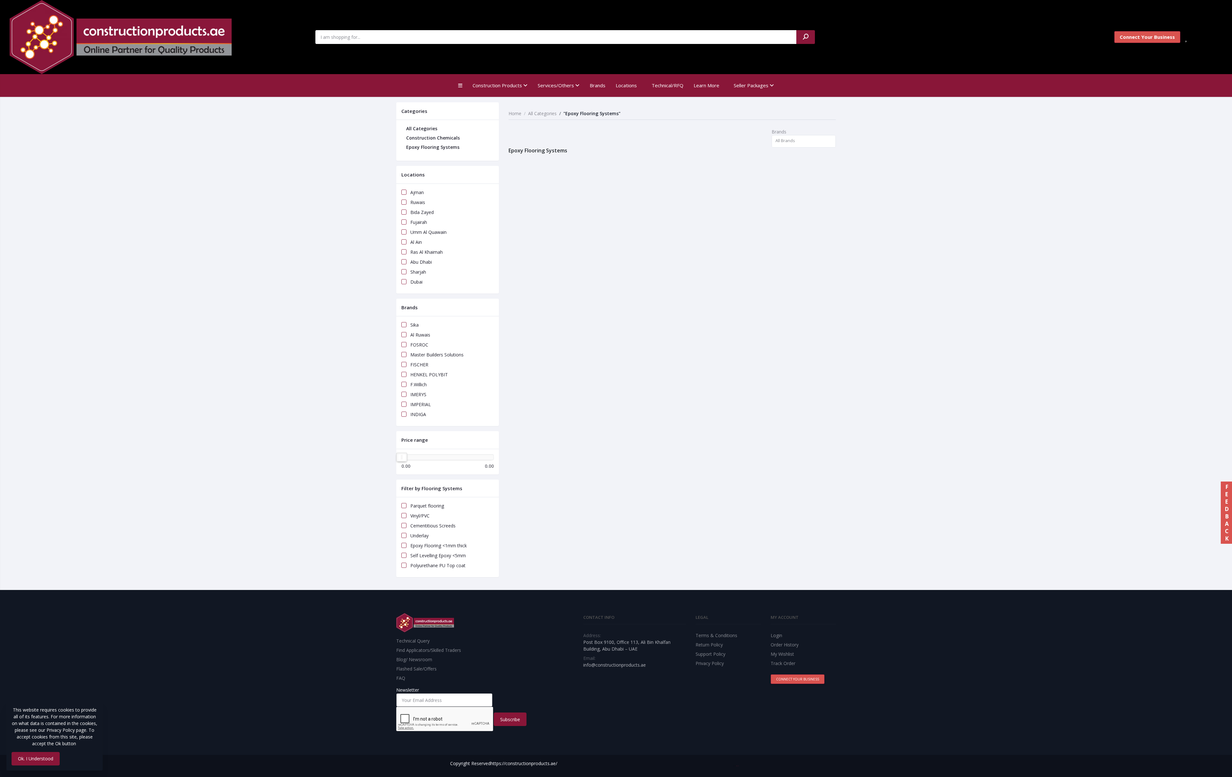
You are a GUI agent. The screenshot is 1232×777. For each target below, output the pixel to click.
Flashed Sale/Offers (416, 669)
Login (776, 635)
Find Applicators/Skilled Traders (428, 650)
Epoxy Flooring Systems (432, 147)
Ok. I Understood (35, 759)
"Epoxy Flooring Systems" (591, 113)
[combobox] (804, 141)
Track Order (783, 663)
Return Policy (709, 645)
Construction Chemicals (432, 138)
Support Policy (710, 654)
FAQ (400, 678)
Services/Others (556, 85)
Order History (785, 645)
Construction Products (498, 85)
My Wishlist (782, 654)
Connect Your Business (1147, 37)
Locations (626, 85)
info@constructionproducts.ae (614, 665)
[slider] (401, 457)
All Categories (421, 128)
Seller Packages (752, 85)
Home (515, 113)
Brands (597, 85)
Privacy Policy (710, 663)
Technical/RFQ (667, 85)
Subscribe (510, 719)
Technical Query (413, 641)
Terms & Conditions (716, 635)
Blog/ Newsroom (414, 659)
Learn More (706, 85)
